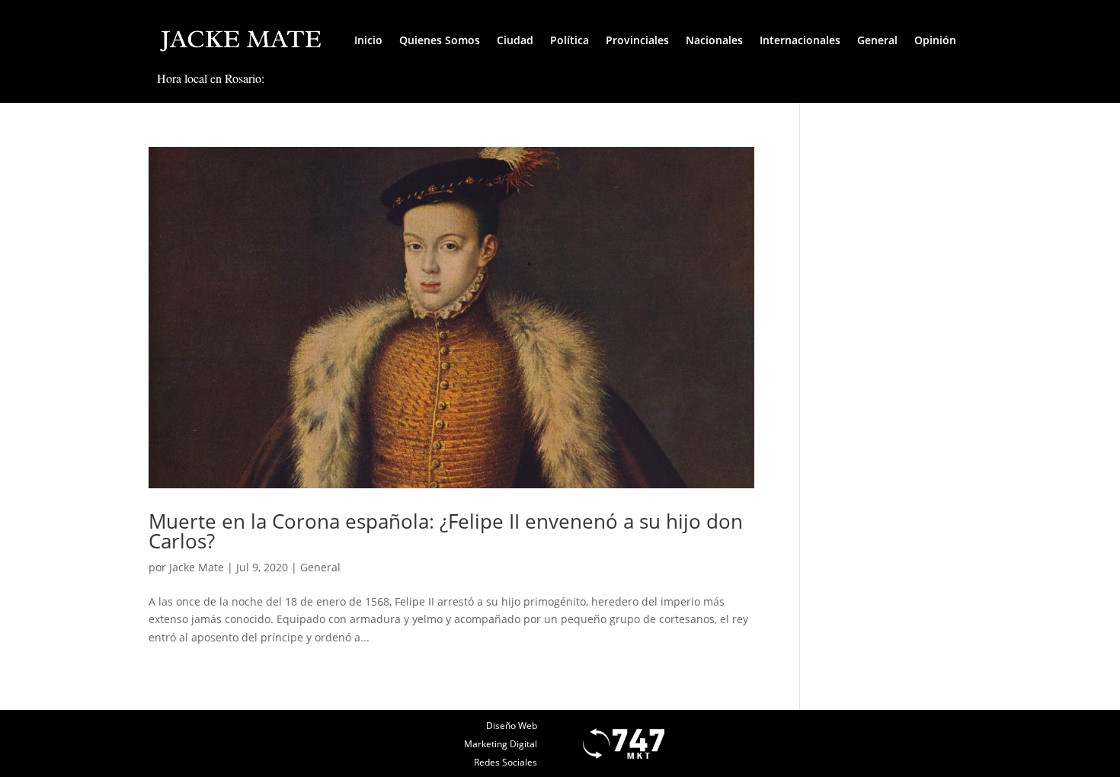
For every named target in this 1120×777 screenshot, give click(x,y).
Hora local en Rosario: (210, 78)
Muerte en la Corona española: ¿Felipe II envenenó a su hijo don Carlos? (446, 531)
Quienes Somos (439, 40)
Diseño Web (511, 725)
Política (569, 40)
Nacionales (714, 40)
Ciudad (515, 40)
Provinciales (637, 40)
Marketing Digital (500, 743)
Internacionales (800, 40)
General (877, 40)
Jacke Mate (196, 567)
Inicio (368, 40)
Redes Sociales (505, 762)
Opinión (935, 40)
